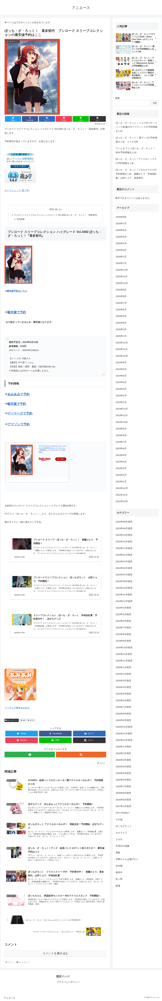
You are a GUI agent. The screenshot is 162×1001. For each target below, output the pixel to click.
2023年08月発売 (124, 522)
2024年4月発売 (123, 608)
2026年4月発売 (123, 766)
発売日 (32, 720)
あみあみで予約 (18, 394)
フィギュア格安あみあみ (17, 707)
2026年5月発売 (123, 773)
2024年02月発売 (124, 561)
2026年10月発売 (124, 727)
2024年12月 (122, 342)
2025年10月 (122, 283)
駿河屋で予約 (17, 312)
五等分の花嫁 (122, 846)
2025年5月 (121, 309)
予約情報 (20, 219)
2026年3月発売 (123, 760)
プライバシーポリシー (68, 982)
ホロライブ (121, 833)
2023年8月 (121, 435)
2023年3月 (121, 468)
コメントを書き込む (55, 953)
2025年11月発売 (124, 654)
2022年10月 (122, 501)
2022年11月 (122, 495)
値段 (24, 720)
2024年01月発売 (124, 555)
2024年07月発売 (124, 574)
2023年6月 (121, 448)
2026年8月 (121, 217)
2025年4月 (121, 316)
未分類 (119, 866)
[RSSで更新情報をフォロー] (81, 754)
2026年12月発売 (124, 740)
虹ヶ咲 (119, 879)
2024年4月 (121, 382)
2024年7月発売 (123, 627)
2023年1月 (121, 481)
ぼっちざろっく (12, 720)
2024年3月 (121, 389)
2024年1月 (121, 402)
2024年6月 (121, 369)
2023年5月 (121, 455)
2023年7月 (121, 442)
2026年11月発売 (124, 733)
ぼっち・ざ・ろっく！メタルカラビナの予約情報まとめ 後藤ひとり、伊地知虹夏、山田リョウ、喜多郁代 (136, 173)
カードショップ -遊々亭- (17, 190)
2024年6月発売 (123, 621)
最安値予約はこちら (17, 291)
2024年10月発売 (124, 588)
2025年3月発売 (123, 680)
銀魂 (118, 886)
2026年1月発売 (123, 747)
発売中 (119, 872)
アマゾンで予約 (19, 424)
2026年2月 (121, 256)
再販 (118, 852)
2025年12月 (122, 270)
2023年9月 (121, 429)
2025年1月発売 (123, 667)
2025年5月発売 (123, 694)
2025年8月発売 (123, 713)
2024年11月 (122, 349)
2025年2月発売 (123, 674)
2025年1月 (121, 336)
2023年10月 (122, 422)
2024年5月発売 (123, 614)
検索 (117, 98)
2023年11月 (122, 415)
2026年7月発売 (123, 786)
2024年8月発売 (123, 634)
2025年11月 (122, 276)
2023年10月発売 (124, 535)
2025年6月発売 (123, 700)
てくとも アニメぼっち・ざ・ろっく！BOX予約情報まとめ (135, 150)
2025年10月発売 (124, 647)
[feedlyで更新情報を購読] (30, 754)
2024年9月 (121, 362)
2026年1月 (121, 263)
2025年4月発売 (123, 687)
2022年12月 (122, 488)
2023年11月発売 (124, 541)
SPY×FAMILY (123, 813)
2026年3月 (121, 250)
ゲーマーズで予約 (20, 413)
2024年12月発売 (124, 601)
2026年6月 (121, 230)
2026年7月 (121, 223)
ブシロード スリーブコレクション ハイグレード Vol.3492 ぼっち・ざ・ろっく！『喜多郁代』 (56, 215)
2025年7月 (121, 303)
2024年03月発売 (124, 568)
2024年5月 (121, 376)
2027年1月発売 (123, 806)
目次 (51, 209)
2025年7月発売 (123, 707)
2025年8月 (121, 296)
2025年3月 (121, 323)
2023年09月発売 (124, 528)
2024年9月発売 (123, 641)
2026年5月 (121, 237)
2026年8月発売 (123, 793)
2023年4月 (121, 462)
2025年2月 (121, 329)
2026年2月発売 (123, 753)
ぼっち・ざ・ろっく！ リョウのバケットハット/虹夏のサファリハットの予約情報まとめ (136, 127)
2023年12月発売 (124, 548)
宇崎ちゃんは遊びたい (127, 859)
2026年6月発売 (123, 780)
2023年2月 (121, 475)
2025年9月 (121, 290)
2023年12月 (122, 409)
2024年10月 (122, 356)
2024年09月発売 (124, 581)
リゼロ (119, 839)
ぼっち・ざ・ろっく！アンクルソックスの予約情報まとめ (136, 161)
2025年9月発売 (123, 720)
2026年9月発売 (123, 799)
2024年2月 (121, 395)
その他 (119, 819)
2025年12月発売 (124, 661)
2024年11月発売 (124, 594)
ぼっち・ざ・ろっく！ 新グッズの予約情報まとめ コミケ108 (136, 139)
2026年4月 (121, 243)
